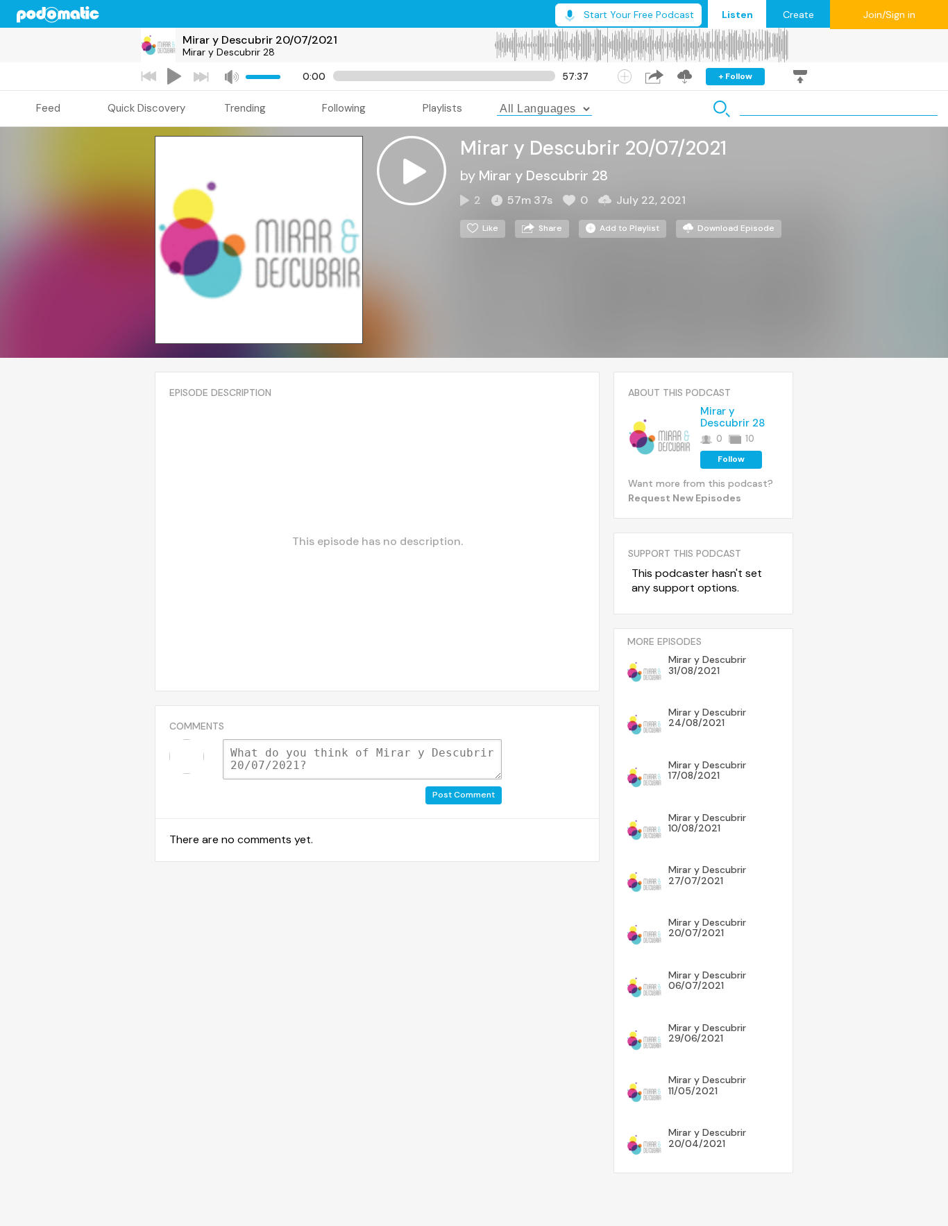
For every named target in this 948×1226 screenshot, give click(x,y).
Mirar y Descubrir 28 (229, 52)
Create (798, 14)
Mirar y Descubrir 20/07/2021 (260, 40)
